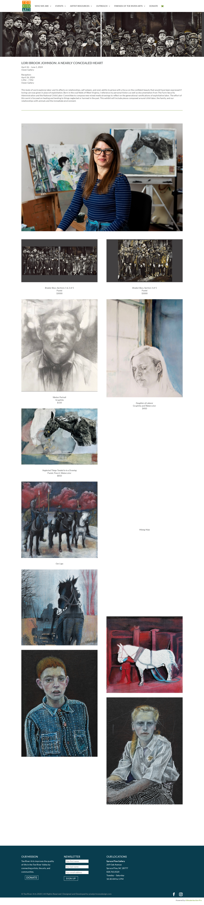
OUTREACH (102, 6)
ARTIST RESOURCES (79, 6)
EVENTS (59, 6)
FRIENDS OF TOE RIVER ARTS (128, 6)
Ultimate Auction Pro (193, 900)
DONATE (153, 6)
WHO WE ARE (42, 6)
